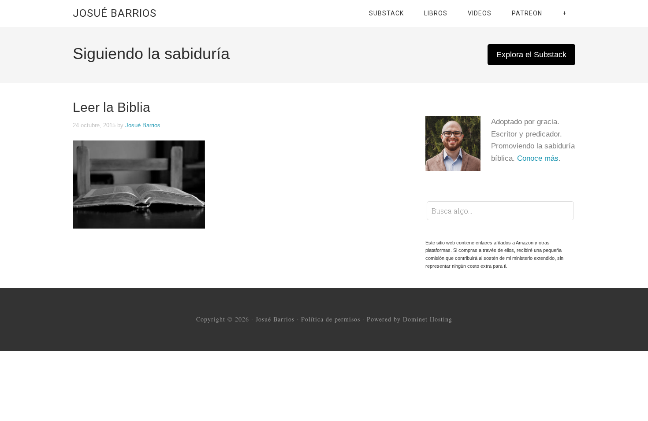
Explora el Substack (531, 54)
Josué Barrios (114, 13)
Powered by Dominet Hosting (409, 319)
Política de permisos (330, 319)
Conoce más (538, 158)
